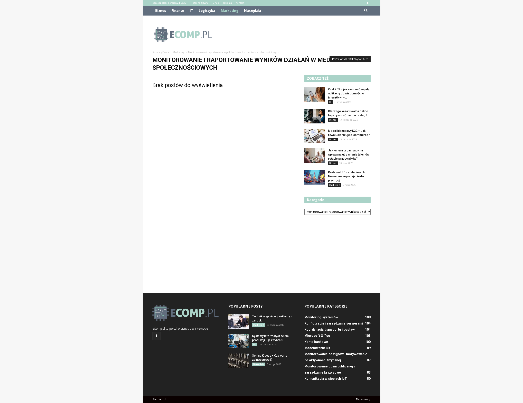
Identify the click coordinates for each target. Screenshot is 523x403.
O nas (215, 2)
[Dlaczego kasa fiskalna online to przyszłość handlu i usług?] (314, 116)
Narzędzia (252, 10)
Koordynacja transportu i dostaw (329, 329)
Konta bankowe (316, 342)
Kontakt (240, 2)
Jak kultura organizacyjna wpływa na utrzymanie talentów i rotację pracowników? (349, 154)
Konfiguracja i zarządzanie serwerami (333, 323)
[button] (366, 11)
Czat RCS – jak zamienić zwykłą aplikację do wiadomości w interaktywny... (349, 93)
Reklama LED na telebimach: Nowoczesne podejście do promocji (346, 176)
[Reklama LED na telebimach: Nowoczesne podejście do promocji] (314, 177)
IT (191, 10)
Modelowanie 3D (317, 348)
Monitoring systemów (321, 317)
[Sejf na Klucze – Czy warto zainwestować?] (238, 361)
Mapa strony (363, 399)
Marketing (229, 10)
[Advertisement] (296, 34)
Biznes (160, 10)
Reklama (227, 2)
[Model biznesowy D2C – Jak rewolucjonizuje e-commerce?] (314, 136)
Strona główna (201, 2)
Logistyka (207, 10)
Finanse (178, 10)
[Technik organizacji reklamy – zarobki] (238, 321)
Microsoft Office (317, 336)
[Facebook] (367, 3)
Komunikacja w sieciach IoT (325, 379)
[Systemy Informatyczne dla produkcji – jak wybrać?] (238, 341)
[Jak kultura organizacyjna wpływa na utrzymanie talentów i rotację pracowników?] (314, 155)
